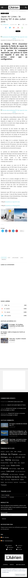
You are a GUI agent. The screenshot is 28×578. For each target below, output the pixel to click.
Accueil (2, 11)
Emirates (3, 465)
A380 (15, 451)
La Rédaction (5, 24)
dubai (19, 462)
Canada (11, 462)
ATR (13, 457)
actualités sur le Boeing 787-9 (12, 205)
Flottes (7, 13)
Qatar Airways (7, 479)
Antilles (10, 457)
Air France (13, 454)
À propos (5, 564)
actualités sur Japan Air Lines (12, 202)
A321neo (7, 451)
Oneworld (4, 259)
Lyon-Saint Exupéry (13, 474)
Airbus (4, 454)
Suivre (25, 308)
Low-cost (10, 471)
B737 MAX (18, 457)
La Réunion (3, 471)
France (4, 468)
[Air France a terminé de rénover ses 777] (4, 425)
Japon (21, 257)
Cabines (7, 11)
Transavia (3, 485)
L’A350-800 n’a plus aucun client (15, 401)
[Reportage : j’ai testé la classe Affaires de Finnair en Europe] (4, 441)
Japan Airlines (15, 257)
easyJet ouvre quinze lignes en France (16, 405)
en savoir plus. (5, 572)
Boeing (8, 460)
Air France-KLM (22, 454)
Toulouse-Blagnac (22, 482)
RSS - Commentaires (7, 541)
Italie (18, 468)
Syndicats (16, 482)
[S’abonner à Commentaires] (1, 541)
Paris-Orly (23, 477)
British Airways (15, 460)
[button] (26, 7)
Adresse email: (4, 512)
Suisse (2, 482)
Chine (15, 462)
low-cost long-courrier (20, 471)
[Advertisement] (14, 2)
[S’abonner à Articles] (1, 537)
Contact (12, 564)
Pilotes (2, 479)
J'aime (25, 305)
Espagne (8, 465)
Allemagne (4, 457)
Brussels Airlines (4, 462)
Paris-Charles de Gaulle (10, 477)
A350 (11, 451)
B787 (9, 257)
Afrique (19, 451)
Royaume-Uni (15, 479)
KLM (22, 468)
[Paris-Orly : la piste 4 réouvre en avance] (4, 340)
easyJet (23, 462)
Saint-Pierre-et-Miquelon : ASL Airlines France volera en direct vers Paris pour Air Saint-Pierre (18, 433)
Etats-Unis (15, 465)
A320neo (3, 451)
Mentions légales (20, 564)
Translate (11, 497)
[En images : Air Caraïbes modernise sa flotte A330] (4, 326)
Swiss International (9, 482)
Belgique (2, 460)
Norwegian (21, 474)
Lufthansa (4, 474)
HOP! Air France (12, 468)
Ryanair (22, 479)
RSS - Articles (5, 537)
